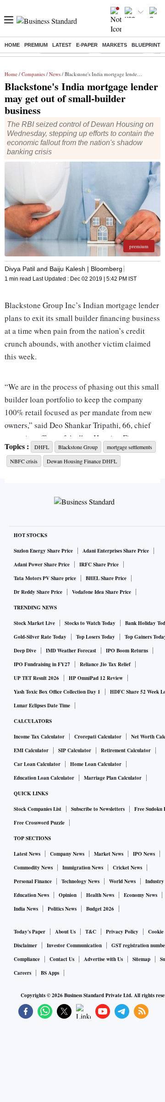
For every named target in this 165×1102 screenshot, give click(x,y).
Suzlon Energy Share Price (43, 551)
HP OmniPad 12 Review (96, 678)
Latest (62, 45)
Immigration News (82, 867)
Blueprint (146, 45)
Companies (33, 74)
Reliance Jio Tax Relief (105, 664)
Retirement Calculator (126, 750)
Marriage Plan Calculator (113, 778)
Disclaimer (25, 945)
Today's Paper (29, 931)
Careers (22, 973)
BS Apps (50, 973)
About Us (65, 931)
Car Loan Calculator (37, 764)
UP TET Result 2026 (36, 678)
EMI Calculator (31, 750)
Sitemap (141, 959)
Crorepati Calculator (97, 736)
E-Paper (87, 45)
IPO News (144, 854)
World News (122, 881)
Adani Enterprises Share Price (115, 551)
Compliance (27, 959)
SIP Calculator (74, 750)
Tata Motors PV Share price (45, 578)
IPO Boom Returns (127, 650)
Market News (108, 854)
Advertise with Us (103, 959)
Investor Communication (74, 945)
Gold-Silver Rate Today (40, 637)
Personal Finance (33, 881)
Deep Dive (25, 650)
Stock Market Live (34, 623)
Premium (36, 45)
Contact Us (62, 959)
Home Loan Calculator (95, 764)
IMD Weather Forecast (71, 650)
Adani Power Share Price (42, 564)
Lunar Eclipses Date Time (42, 705)
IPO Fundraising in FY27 (42, 664)
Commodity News (33, 867)
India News (26, 909)
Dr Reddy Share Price (38, 592)
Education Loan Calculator (44, 778)
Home (12, 45)
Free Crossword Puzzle (39, 823)
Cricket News (127, 867)
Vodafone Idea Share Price (101, 592)
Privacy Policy (122, 931)
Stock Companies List (37, 809)
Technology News (80, 881)
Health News (100, 895)
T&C (90, 931)
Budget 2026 (100, 909)
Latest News (27, 854)
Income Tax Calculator (39, 736)
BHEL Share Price (106, 578)
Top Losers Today (95, 637)
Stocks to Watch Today (90, 623)
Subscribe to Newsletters (98, 809)
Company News (67, 854)
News (54, 74)
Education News (31, 895)
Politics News (62, 909)
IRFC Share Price (99, 564)
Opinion (68, 895)
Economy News (140, 895)
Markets (114, 45)
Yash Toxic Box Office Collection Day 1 (57, 692)
